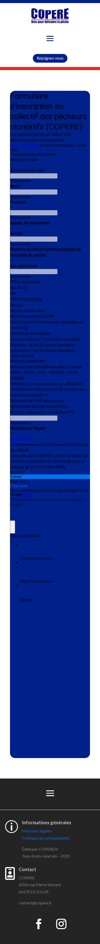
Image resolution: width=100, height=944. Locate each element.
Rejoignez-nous (50, 58)
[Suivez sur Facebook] (38, 924)
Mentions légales (37, 830)
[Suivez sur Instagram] (61, 924)
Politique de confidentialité (45, 838)
